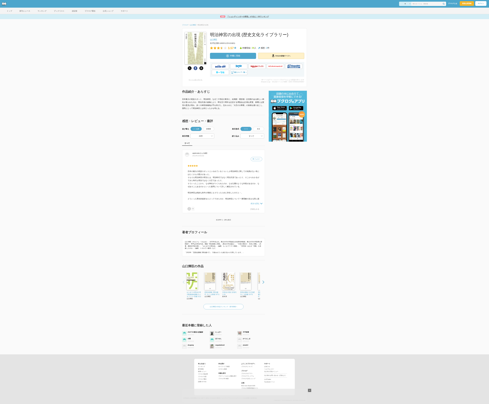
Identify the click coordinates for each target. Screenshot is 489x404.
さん (197, 153)
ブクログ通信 (202, 379)
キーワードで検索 (224, 366)
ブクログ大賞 (202, 376)
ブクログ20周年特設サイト (249, 388)
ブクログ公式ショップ (248, 378)
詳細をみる (254, 209)
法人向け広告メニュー (271, 371)
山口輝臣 (213, 39)
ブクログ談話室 (203, 374)
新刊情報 (201, 369)
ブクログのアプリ (247, 373)
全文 (258, 129)
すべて (187, 143)
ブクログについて (247, 366)
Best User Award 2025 (248, 385)
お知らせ (267, 366)
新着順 (208, 129)
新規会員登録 (466, 3)
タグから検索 (222, 369)
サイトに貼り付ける (195, 80)
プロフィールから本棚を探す (227, 376)
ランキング (201, 366)
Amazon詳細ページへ (282, 56)
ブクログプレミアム (247, 376)
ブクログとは (452, 3)
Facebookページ (269, 382)
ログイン (481, 3)
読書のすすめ (202, 381)
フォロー (257, 159)
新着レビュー (202, 371)
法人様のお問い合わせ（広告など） (275, 375)
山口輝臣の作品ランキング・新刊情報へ (223, 307)
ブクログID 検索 (223, 378)
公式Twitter (267, 379)
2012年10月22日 (198, 156)
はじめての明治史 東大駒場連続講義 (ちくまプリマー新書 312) (194, 294)
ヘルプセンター (269, 369)
